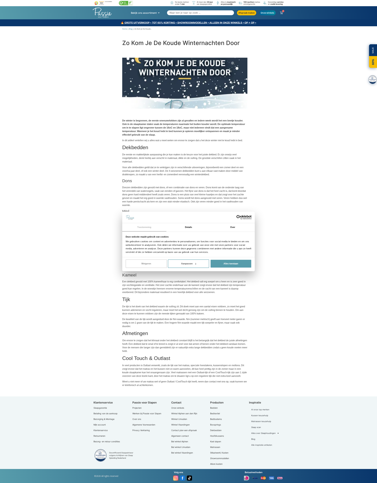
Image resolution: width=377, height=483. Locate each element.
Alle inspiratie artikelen (261, 445)
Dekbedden (215, 430)
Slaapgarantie (100, 408)
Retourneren (99, 436)
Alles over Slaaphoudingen (263, 433)
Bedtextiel (215, 413)
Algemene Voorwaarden (143, 424)
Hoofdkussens (217, 436)
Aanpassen (187, 263)
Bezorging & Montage (104, 419)
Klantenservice (101, 430)
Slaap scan (256, 427)
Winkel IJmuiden (179, 419)
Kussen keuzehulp (259, 415)
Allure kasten (216, 464)
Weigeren (146, 263)
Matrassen (215, 447)
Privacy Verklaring (141, 430)
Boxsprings (215, 424)
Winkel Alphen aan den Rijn (184, 413)
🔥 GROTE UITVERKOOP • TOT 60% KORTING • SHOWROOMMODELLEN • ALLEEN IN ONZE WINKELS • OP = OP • (188, 22)
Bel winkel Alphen (179, 441)
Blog (130, 29)
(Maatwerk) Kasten (219, 452)
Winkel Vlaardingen (180, 424)
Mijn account (100, 424)
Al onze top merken (260, 409)
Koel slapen (215, 441)
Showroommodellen (219, 458)
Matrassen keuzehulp (261, 421)
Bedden (214, 408)
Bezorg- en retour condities (107, 441)
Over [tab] (232, 227)
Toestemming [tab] (144, 227)
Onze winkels (177, 408)
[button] (145, 13)
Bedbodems (216, 419)
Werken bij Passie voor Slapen (146, 413)
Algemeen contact (180, 436)
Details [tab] (188, 227)
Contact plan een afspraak (184, 430)
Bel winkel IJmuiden (180, 447)
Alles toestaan (231, 263)
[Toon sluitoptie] (372, 79)
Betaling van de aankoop (106, 413)
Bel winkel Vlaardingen (182, 452)
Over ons (136, 419)
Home (124, 29)
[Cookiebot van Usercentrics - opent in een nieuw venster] (239, 217)
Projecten (137, 408)
